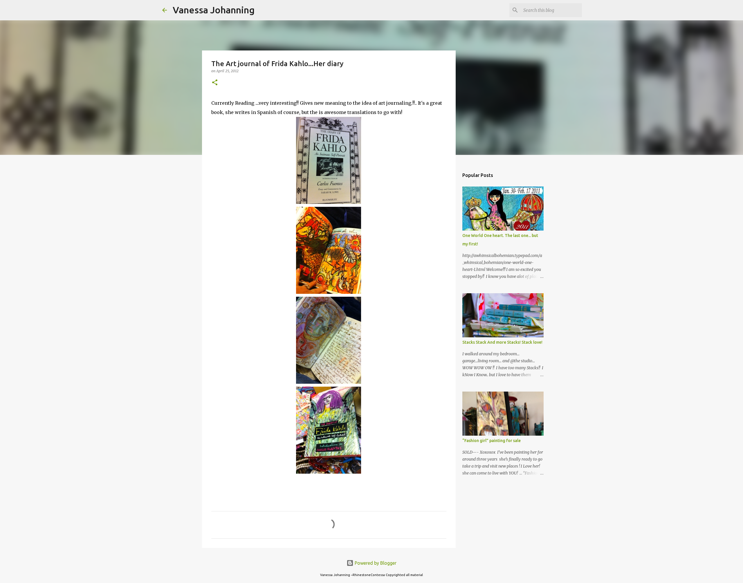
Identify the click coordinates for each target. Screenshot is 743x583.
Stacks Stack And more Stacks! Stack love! (502, 342)
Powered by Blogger (375, 563)
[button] (214, 83)
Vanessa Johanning (214, 10)
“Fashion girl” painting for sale (491, 440)
